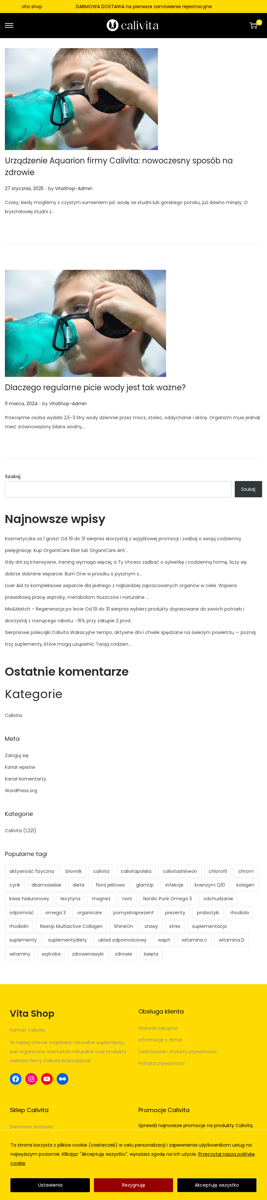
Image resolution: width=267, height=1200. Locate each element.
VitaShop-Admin (73, 188)
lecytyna (70, 898)
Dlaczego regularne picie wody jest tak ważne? (95, 387)
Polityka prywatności (161, 1063)
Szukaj (13, 476)
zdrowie (123, 954)
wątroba (51, 954)
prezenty (175, 912)
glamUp (145, 885)
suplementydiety (67, 940)
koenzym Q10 (210, 885)
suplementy (23, 940)
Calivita (13, 715)
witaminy (19, 954)
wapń (164, 940)
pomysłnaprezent (133, 912)
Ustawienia (50, 1185)
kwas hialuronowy (29, 898)
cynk (14, 885)
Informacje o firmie (160, 1040)
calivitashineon (180, 871)
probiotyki (208, 912)
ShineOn (123, 926)
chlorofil (218, 871)
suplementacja (209, 926)
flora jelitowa (110, 885)
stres (174, 926)
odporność (21, 912)
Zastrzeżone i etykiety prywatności (177, 1051)
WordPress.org (21, 790)
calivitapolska (136, 871)
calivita (101, 871)
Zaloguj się (17, 755)
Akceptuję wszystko (217, 1185)
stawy (151, 926)
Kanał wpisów (20, 767)
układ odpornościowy (122, 940)
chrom (246, 871)
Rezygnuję (133, 1185)
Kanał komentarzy (25, 779)
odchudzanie (218, 898)
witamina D (232, 940)
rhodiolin (19, 926)
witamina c (194, 940)
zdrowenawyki (88, 954)
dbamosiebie (46, 885)
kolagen (245, 885)
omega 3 (55, 912)
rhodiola (240, 912)
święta (151, 954)
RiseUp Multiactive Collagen (71, 926)
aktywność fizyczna (31, 871)
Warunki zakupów (158, 1028)
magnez (101, 898)
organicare (89, 912)
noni (127, 898)
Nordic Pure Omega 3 (167, 898)
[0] (253, 25)
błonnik (73, 871)
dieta (78, 885)
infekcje (174, 885)
